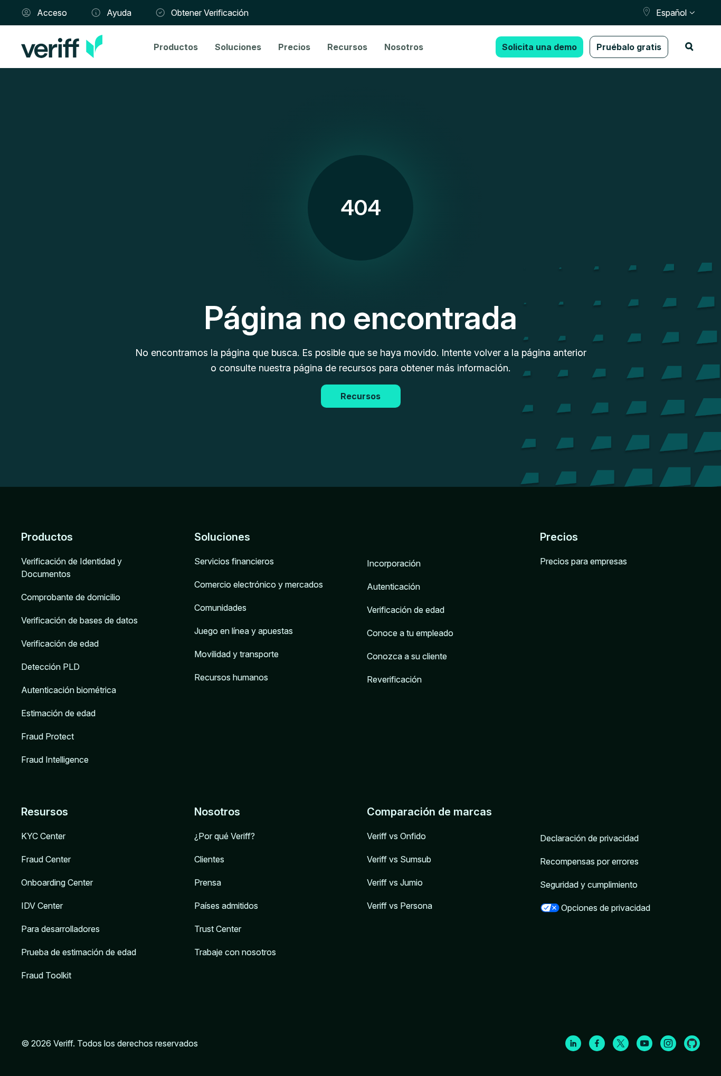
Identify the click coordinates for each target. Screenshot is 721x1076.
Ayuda (119, 12)
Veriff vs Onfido (396, 836)
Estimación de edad (58, 713)
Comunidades (220, 607)
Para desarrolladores (60, 929)
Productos (176, 47)
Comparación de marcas (429, 811)
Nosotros (403, 47)
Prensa (207, 882)
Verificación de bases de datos (79, 620)
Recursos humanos (231, 677)
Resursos (44, 811)
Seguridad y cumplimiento (589, 884)
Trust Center (217, 929)
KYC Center (43, 836)
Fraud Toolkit (46, 975)
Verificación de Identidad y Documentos (71, 567)
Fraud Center (46, 859)
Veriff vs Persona (399, 905)
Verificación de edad (60, 643)
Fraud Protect (47, 736)
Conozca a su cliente (407, 656)
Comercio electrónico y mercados (258, 584)
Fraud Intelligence (55, 759)
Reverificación (394, 679)
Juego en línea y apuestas (243, 631)
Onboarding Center (57, 882)
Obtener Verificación (210, 12)
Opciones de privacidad (605, 907)
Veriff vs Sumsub (399, 859)
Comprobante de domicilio (70, 597)
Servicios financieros (234, 561)
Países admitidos (226, 905)
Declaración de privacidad (589, 838)
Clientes (209, 859)
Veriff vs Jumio (395, 882)
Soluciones (238, 47)
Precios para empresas (583, 561)
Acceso (52, 12)
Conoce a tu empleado (410, 633)
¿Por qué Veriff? (224, 836)
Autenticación (393, 586)
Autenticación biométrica (68, 690)
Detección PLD (50, 666)
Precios (294, 47)
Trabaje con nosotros (235, 952)
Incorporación (394, 563)
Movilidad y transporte (236, 654)
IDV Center (42, 905)
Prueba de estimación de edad (78, 952)
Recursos (347, 47)
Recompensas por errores (589, 861)
